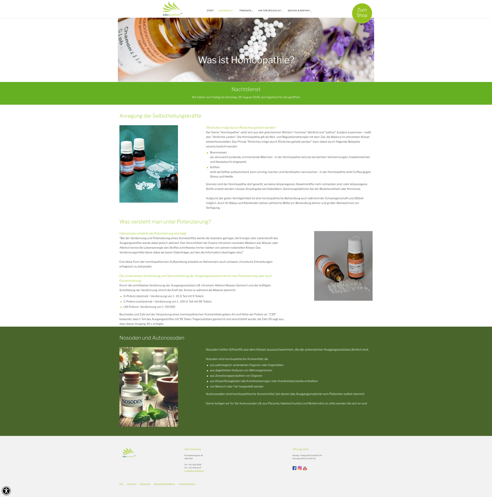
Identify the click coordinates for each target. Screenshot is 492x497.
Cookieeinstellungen (186, 484)
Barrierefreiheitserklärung (164, 484)
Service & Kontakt (299, 10)
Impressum (131, 484)
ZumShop (362, 12)
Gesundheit (225, 10)
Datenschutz (145, 484)
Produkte (246, 10)
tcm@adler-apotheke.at (194, 471)
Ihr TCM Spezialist (269, 10)
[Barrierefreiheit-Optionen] (6, 490)
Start (210, 10)
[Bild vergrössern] (148, 164)
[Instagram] (300, 468)
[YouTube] (305, 468)
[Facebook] (294, 468)
